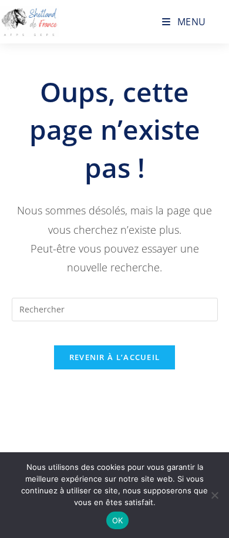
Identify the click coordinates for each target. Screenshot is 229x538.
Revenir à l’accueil (114, 357)
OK (117, 520)
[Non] (214, 495)
